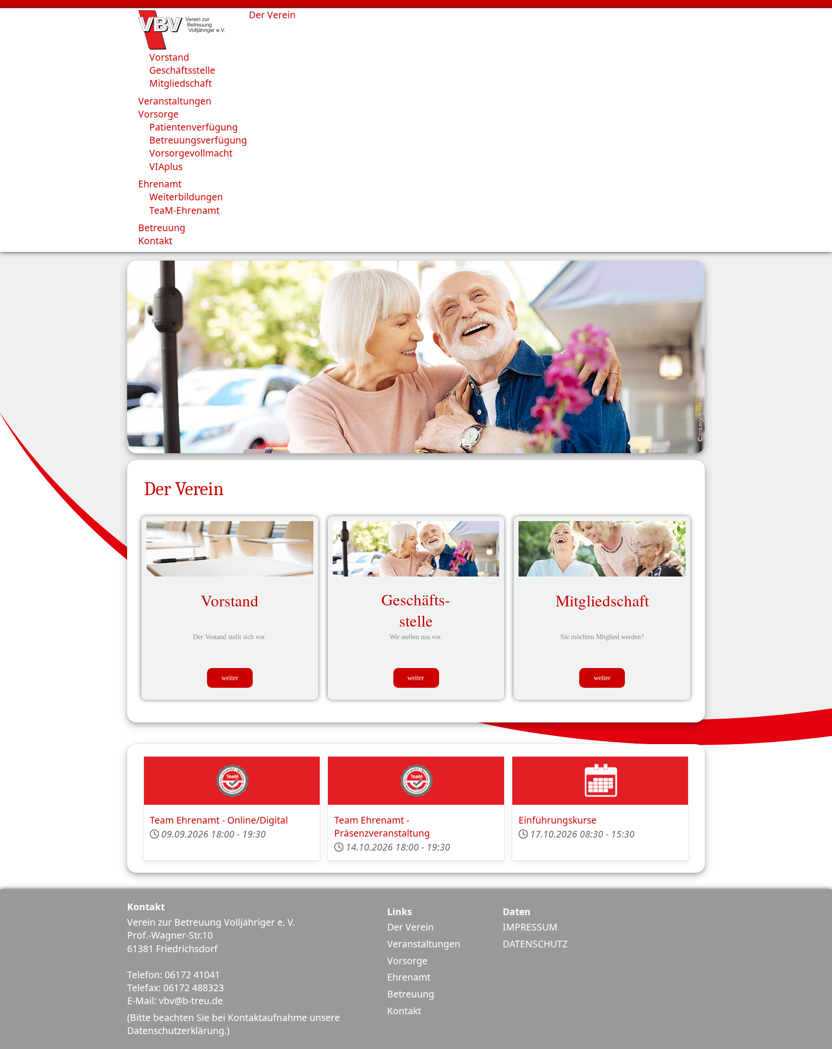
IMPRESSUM (530, 926)
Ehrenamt (408, 976)
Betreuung (410, 993)
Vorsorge (407, 960)
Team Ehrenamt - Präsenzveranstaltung (382, 826)
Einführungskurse (558, 819)
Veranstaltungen (423, 943)
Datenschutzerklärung (175, 1030)
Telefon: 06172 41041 (173, 974)
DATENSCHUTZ (535, 943)
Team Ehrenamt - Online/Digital (219, 819)
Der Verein (410, 926)
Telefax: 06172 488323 (175, 987)
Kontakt (404, 1010)
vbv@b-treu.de (191, 1000)
